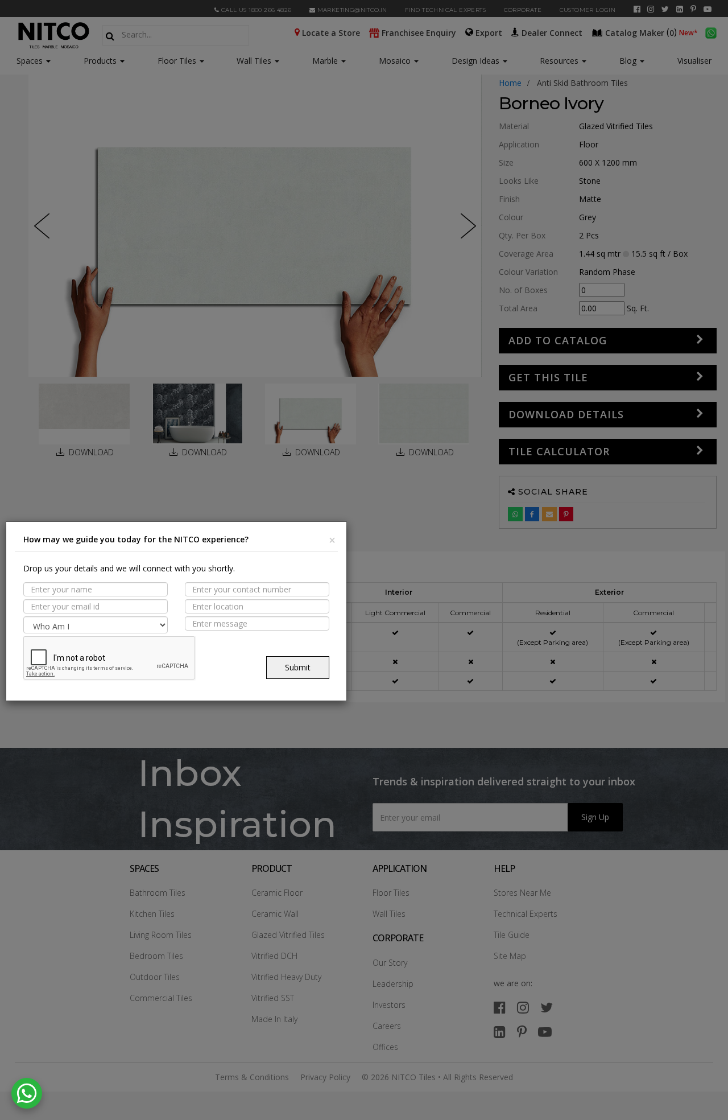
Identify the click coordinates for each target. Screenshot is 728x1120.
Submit (298, 667)
